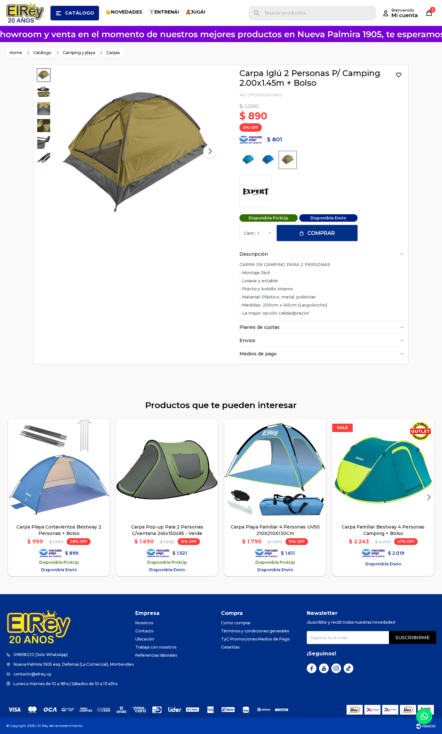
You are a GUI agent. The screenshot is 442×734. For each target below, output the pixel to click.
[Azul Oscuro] (268, 160)
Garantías (230, 647)
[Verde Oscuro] (287, 160)
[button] (257, 13)
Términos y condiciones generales (255, 630)
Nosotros (144, 622)
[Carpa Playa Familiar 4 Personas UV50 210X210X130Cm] (275, 469)
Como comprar (236, 622)
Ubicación (144, 639)
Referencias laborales (156, 655)
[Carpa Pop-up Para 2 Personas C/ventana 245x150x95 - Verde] (167, 469)
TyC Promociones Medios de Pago (255, 639)
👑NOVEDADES (123, 12)
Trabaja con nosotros (155, 647)
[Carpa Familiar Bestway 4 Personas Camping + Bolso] (383, 469)
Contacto (144, 630)
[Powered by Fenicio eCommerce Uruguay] (426, 726)
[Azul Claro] (248, 160)
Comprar (321, 233)
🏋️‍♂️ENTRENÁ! (164, 12)
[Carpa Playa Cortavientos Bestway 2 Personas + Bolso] (59, 469)
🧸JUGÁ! (195, 12)
